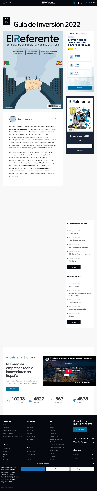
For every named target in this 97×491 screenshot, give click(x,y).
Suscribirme (80, 429)
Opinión (5, 454)
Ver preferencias (82, 469)
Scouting (6, 457)
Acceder (12, 388)
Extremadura (54, 450)
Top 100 (5, 460)
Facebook (76, 454)
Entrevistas (30, 430)
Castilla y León (54, 436)
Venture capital (31, 436)
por (94, 2)
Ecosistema (30, 427)
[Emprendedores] (78, 3)
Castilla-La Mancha (56, 439)
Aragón (52, 427)
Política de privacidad (7, 487)
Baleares (52, 459)
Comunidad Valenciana (57, 447)
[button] (93, 464)
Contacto (6, 427)
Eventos (29, 460)
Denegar (58, 469)
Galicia (52, 453)
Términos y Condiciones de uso (12, 436)
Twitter (75, 458)
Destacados (30, 457)
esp (86, 2)
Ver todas (80, 150)
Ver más (73, 267)
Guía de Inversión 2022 (26, 119)
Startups (29, 433)
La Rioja (52, 456)
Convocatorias (31, 454)
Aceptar (33, 469)
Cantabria (53, 433)
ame (90, 2)
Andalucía (53, 425)
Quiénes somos (7, 425)
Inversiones (30, 439)
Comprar (80, 146)
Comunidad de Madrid (57, 445)
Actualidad (30, 425)
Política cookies (8, 433)
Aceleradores (31, 451)
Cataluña (52, 442)
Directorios (6, 448)
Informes (5, 451)
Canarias (52, 430)
